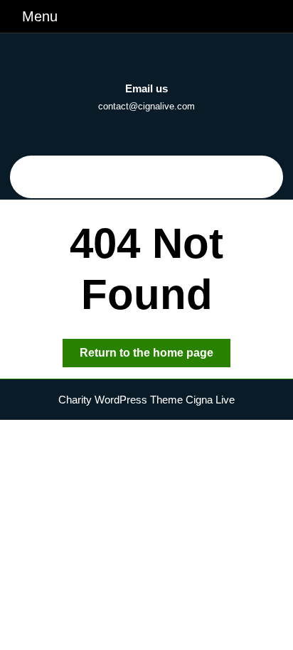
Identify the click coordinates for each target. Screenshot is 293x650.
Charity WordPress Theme (120, 400)
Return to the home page (155, 356)
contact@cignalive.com (146, 106)
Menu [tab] (40, 16)
